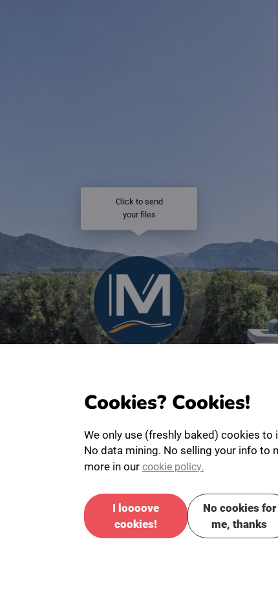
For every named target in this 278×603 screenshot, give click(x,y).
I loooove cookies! (135, 532)
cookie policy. (175, 485)
